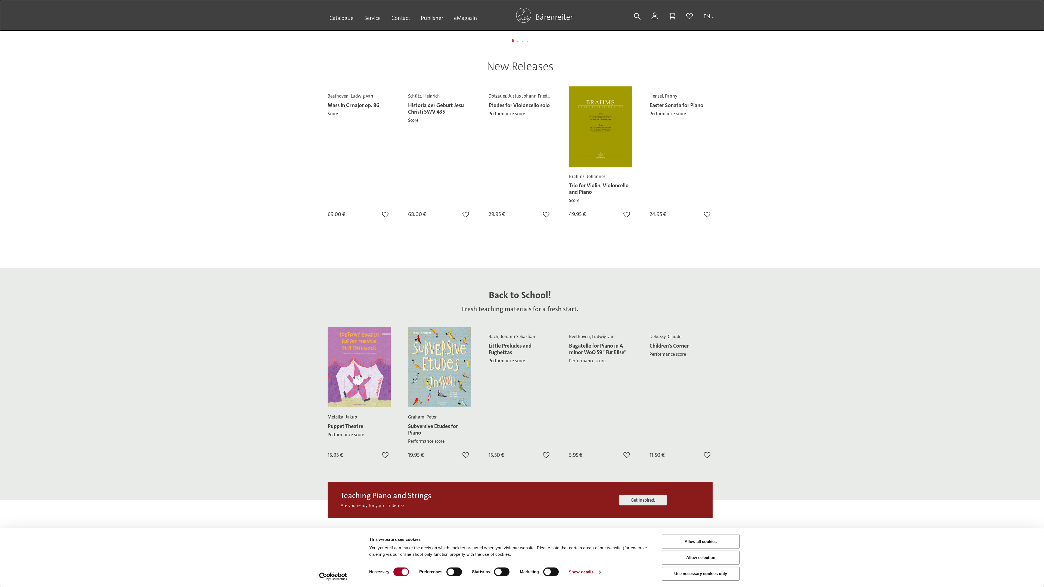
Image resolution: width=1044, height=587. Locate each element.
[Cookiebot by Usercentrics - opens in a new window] (333, 576)
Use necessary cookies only (700, 573)
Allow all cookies (701, 541)
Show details (581, 572)
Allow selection (700, 557)
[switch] (454, 571)
